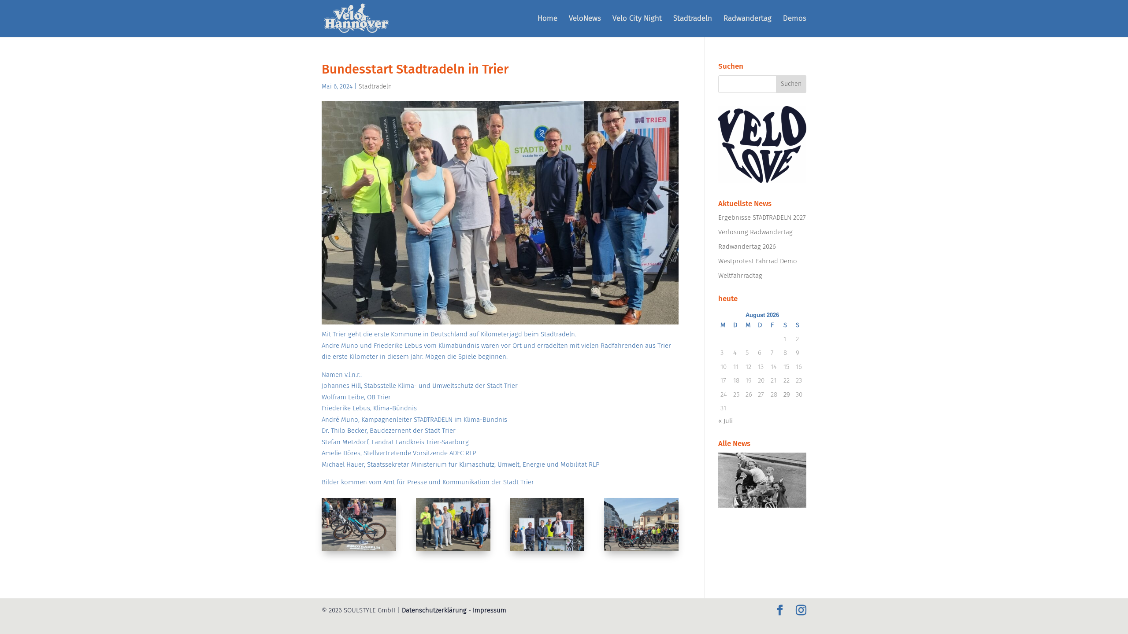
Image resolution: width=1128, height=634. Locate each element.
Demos (794, 19)
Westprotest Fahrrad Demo (757, 261)
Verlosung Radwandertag (755, 232)
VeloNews (585, 19)
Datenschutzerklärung (434, 610)
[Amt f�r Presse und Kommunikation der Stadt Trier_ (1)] (359, 551)
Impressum (489, 610)
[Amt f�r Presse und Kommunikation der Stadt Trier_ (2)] (453, 551)
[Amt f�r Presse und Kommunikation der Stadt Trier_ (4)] (641, 551)
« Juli (725, 421)
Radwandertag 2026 (747, 247)
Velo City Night (637, 19)
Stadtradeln (692, 19)
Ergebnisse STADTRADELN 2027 (762, 217)
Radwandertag (748, 19)
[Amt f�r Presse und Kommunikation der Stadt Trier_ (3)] (547, 551)
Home (547, 19)
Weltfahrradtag (740, 276)
